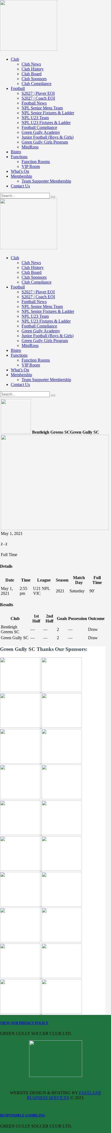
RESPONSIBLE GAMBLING (22, 1115)
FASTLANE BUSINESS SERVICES (64, 1095)
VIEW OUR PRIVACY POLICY (24, 1023)
